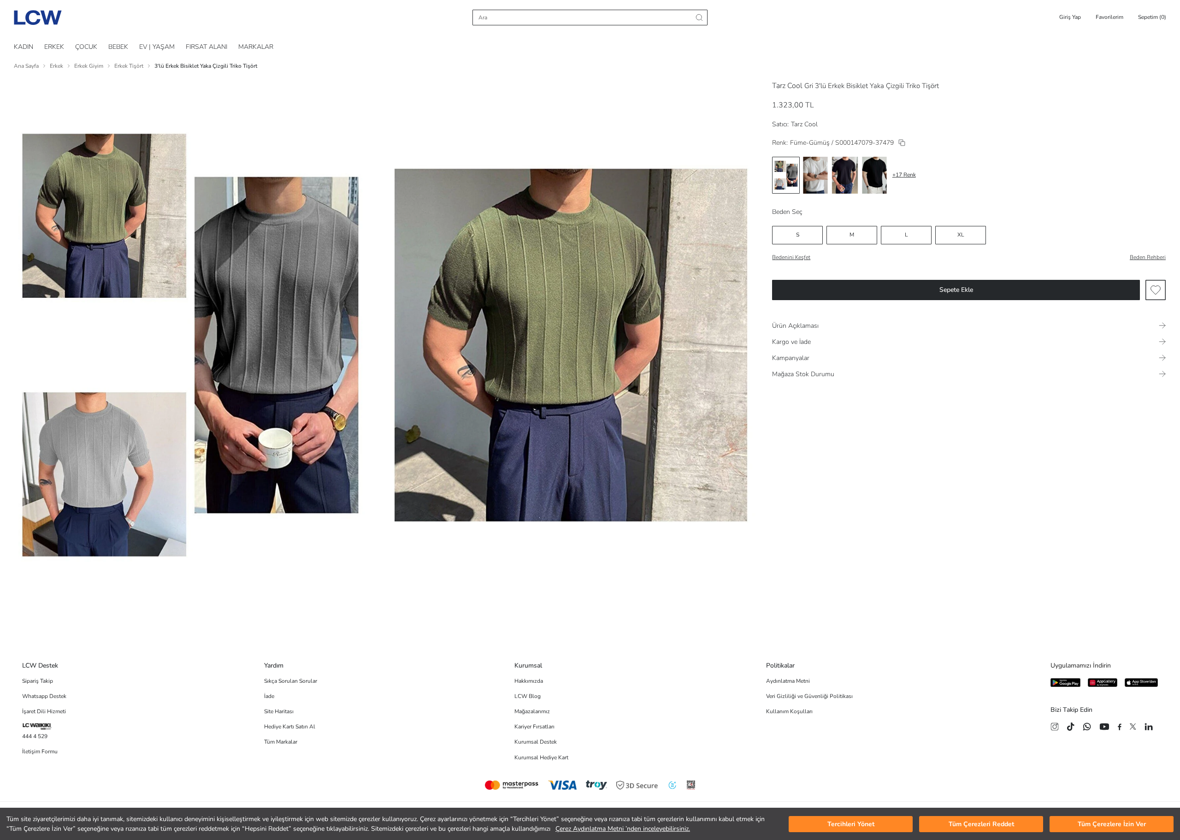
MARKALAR (255, 46)
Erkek (56, 66)
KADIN (23, 46)
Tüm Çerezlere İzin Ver (1112, 824)
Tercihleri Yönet (850, 824)
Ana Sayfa (26, 66)
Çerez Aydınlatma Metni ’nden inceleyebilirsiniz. (622, 828)
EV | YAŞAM (157, 46)
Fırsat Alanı (206, 46)
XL (960, 234)
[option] (786, 175)
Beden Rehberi (1148, 257)
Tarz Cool (787, 86)
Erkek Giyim (88, 66)
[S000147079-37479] (901, 142)
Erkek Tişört (128, 66)
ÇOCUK (86, 46)
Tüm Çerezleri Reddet (981, 824)
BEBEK (118, 46)
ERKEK (54, 46)
